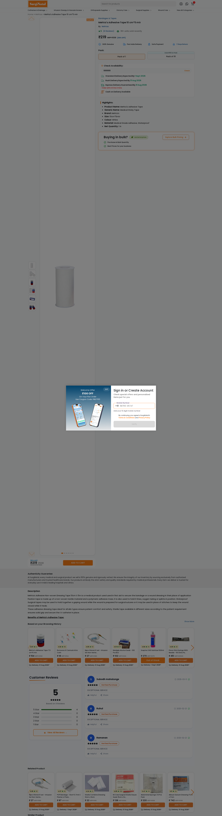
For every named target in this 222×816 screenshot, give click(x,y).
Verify (134, 424)
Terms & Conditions (126, 417)
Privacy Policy (144, 417)
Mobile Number (123, 403)
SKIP (106, 389)
